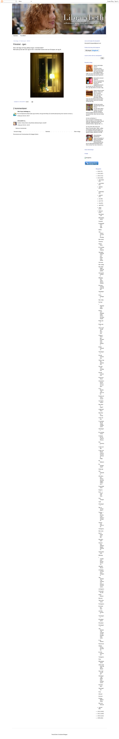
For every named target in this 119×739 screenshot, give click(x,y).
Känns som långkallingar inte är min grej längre (101, 314)
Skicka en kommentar (21, 128)
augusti (101, 195)
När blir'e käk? (101, 540)
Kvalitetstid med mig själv (101, 225)
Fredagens (101, 604)
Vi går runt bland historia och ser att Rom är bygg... (101, 454)
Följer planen (101, 595)
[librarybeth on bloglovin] (92, 51)
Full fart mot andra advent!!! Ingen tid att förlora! (99, 106)
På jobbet (101, 623)
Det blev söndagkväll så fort (101, 287)
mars (100, 207)
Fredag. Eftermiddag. (101, 700)
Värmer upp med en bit (101, 524)
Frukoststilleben (101, 487)
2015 (99, 173)
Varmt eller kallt (101, 552)
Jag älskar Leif (101, 215)
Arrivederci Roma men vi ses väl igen (101, 383)
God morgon (101, 499)
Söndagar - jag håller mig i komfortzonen (101, 679)
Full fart (100, 302)
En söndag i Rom (101, 433)
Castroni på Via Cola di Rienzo (101, 438)
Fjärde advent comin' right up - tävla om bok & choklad (99, 92)
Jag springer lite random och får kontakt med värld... (101, 633)
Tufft (100, 502)
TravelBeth (23, 35)
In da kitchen (101, 641)
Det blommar (101, 443)
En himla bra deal (101, 608)
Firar (100, 692)
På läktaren (101, 461)
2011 (99, 713)
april (100, 205)
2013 (99, 178)
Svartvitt (101, 221)
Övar (100, 659)
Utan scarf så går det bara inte (101, 330)
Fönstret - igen (101, 685)
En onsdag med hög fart (101, 249)
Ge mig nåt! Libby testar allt (93, 126)
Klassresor (101, 643)
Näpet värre (101, 244)
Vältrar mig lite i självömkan (101, 362)
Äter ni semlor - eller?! (101, 509)
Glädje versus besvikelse (101, 648)
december (101, 180)
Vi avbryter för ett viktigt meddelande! (101, 424)
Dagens (101, 490)
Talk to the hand (101, 601)
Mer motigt (101, 264)
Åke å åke (101, 300)
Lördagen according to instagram (101, 572)
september (101, 191)
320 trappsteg (101, 473)
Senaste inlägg (17, 131)
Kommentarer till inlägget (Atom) (30, 134)
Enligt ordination (101, 348)
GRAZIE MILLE (101, 567)
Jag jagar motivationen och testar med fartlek (101, 256)
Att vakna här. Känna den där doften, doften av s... (101, 480)
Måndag (101, 555)
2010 (99, 716)
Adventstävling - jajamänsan (98, 136)
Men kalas (101, 239)
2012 (99, 711)
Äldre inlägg (77, 131)
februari (101, 211)
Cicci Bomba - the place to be (101, 391)
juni (100, 201)
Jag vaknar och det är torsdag (101, 234)
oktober (101, 187)
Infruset (100, 694)
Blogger (65, 734)
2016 (99, 171)
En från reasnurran (101, 654)
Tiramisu (101, 241)
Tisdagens (101, 528)
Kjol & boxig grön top (101, 535)
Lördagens (101, 589)
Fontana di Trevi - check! (101, 397)
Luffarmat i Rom (101, 410)
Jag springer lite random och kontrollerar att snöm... (101, 582)
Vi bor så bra (101, 418)
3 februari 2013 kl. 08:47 (23, 115)
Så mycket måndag (101, 274)
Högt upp (101, 469)
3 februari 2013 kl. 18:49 (23, 125)
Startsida (15, 35)
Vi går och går (101, 447)
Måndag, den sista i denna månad (101, 280)
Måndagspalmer (101, 662)
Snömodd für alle (101, 592)
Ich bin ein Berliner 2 (91, 118)
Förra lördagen (101, 296)
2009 (99, 718)
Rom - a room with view (101, 494)
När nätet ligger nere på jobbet (101, 268)
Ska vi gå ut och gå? (101, 672)
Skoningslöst (101, 689)
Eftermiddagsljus (101, 218)
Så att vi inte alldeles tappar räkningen (101, 546)
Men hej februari (101, 704)
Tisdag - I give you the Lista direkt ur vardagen (101, 516)
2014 (99, 175)
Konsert (100, 696)
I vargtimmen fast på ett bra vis (101, 561)
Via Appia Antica (101, 401)
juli (100, 198)
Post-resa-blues (101, 378)
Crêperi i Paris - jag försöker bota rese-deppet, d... (101, 340)
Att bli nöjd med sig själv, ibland (101, 667)
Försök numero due (101, 357)
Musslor (101, 598)
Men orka (101, 531)
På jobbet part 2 (101, 620)
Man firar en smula (101, 414)
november (101, 183)
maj (100, 203)
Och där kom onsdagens (101, 368)
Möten (100, 229)
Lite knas (101, 262)
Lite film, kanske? (101, 612)
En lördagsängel (101, 466)
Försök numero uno (101, 374)
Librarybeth (20, 121)
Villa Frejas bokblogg (22, 111)
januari (100, 707)
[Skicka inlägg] (32, 101)
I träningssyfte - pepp (101, 306)
